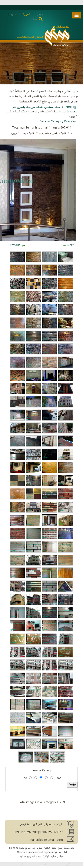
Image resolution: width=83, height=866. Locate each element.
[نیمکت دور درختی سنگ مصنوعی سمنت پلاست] (33, 723)
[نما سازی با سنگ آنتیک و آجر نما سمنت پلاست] (65, 683)
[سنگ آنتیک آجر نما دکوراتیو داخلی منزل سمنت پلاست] (65, 749)
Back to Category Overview (58, 121)
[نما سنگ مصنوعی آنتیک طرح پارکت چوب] (65, 565)
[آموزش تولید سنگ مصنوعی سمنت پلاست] (65, 328)
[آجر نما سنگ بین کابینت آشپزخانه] (65, 630)
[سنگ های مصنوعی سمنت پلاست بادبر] (33, 288)
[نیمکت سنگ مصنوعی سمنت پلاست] (65, 723)
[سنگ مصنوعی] (17, 341)
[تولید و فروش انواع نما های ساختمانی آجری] (33, 670)
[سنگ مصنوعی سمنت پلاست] (33, 262)
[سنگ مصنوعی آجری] (17, 565)
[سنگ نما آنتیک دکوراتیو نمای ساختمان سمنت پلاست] (17, 670)
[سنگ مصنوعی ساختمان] (65, 367)
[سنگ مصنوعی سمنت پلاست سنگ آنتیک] (17, 301)
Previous (14, 245)
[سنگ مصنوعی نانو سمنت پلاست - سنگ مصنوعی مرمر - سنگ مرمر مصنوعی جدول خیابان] (33, 709)
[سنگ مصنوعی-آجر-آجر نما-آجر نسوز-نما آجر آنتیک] (49, 670)
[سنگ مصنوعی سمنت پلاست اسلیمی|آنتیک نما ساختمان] (65, 591)
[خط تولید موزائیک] (49, 393)
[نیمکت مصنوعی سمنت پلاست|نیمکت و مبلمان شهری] (49, 736)
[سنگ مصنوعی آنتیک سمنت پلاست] (17, 262)
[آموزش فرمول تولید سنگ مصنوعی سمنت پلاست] (33, 552)
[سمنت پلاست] (49, 354)
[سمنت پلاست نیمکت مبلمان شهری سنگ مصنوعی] (17, 723)
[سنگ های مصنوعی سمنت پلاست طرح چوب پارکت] (65, 288)
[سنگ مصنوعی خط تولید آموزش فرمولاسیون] (65, 406)
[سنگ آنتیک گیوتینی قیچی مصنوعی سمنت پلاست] (49, 420)
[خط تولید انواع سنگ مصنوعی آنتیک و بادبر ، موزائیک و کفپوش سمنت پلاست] (49, 380)
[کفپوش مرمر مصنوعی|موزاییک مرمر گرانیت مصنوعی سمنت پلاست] (65, 657)
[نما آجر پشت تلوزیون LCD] (49, 565)
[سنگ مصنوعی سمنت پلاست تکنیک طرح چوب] (65, 472)
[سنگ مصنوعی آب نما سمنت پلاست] (65, 380)
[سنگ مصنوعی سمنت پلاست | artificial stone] (33, 749)
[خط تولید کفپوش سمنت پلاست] (49, 406)
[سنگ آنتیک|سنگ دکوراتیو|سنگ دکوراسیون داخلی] (49, 749)
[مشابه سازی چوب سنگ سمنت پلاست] (33, 341)
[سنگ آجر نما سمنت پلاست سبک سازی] (49, 591)
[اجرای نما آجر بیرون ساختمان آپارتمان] (65, 644)
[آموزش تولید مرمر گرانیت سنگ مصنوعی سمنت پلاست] (17, 644)
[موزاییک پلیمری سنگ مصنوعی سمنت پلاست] (41, 762)
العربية (26, 14)
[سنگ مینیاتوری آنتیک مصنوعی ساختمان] (33, 367)
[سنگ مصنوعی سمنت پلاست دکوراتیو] (49, 328)
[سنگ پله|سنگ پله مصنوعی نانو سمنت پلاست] (49, 499)
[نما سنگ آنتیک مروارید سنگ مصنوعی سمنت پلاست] (49, 446)
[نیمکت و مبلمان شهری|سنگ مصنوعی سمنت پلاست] (65, 736)
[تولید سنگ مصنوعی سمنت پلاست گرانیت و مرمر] (33, 459)
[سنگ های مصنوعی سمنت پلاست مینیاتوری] (17, 275)
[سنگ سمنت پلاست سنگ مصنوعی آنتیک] (49, 433)
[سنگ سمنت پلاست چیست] (17, 354)
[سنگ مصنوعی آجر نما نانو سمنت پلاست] (33, 591)
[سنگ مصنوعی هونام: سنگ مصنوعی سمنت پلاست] (17, 420)
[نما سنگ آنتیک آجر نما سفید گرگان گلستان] (33, 657)
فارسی (39, 14)
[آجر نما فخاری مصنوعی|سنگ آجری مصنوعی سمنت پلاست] (33, 485)
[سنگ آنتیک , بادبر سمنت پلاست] (65, 354)
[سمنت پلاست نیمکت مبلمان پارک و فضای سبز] (33, 736)
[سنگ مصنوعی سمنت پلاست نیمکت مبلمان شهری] (49, 723)
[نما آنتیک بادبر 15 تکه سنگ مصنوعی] (65, 525)
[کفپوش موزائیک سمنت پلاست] (65, 446)
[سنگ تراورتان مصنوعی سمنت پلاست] (17, 499)
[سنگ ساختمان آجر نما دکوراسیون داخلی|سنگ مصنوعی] (65, 485)
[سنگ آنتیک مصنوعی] (65, 341)
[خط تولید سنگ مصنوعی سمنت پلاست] (17, 314)
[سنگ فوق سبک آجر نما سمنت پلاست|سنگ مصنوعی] (49, 538)
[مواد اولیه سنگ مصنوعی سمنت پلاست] (25, 762)
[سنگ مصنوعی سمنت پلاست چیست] (49, 341)
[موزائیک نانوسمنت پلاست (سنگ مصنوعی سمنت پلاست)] (33, 446)
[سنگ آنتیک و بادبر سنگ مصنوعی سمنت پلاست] (33, 420)
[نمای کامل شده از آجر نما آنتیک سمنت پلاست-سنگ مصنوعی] (49, 657)
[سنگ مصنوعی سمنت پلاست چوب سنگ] (17, 578)
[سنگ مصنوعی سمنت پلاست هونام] (33, 275)
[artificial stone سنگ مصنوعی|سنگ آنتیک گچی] (65, 512)
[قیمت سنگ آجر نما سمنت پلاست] (49, 630)
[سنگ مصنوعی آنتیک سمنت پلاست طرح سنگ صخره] (49, 288)
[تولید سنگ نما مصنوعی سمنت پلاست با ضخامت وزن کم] (17, 459)
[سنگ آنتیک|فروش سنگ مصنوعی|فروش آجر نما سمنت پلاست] (49, 683)
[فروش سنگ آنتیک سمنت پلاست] (65, 433)
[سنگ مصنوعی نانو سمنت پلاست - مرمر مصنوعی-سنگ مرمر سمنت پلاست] (17, 709)
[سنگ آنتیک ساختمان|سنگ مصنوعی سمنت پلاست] (33, 472)
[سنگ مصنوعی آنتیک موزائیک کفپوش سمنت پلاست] (17, 380)
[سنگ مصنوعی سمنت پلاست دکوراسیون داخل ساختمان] (65, 314)
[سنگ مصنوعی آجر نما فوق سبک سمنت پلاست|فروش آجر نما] (49, 512)
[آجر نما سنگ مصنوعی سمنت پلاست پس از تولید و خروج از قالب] (65, 696)
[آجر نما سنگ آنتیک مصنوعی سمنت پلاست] (33, 525)
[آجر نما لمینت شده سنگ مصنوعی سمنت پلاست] (17, 538)
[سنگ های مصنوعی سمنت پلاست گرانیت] (17, 288)
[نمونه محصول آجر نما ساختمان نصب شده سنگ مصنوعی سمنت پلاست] (49, 604)
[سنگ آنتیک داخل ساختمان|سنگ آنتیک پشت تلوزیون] (49, 525)
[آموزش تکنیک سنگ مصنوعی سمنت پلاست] (65, 301)
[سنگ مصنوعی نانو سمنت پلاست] (65, 275)
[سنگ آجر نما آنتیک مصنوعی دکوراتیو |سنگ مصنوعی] (17, 472)
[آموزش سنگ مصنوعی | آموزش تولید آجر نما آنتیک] (65, 552)
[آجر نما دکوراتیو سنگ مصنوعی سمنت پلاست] (49, 578)
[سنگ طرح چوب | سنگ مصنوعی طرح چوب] (65, 578)
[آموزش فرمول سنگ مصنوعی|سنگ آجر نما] (17, 552)
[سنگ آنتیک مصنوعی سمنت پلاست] (17, 749)
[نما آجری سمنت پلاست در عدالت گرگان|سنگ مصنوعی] (33, 617)
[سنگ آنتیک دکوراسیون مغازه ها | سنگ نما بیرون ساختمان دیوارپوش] (65, 709)
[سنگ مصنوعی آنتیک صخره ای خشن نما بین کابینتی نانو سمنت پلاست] (49, 709)
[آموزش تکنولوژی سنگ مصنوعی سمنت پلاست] (49, 314)
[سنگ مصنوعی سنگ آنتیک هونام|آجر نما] (49, 552)
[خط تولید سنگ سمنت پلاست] (65, 393)
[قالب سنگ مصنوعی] (49, 262)
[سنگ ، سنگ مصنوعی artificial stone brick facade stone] (33, 696)
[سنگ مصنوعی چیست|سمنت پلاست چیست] (33, 538)
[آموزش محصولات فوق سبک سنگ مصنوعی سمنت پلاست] (33, 354)
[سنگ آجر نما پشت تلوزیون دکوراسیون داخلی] (33, 630)
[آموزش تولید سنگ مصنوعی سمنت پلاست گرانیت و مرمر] (49, 459)
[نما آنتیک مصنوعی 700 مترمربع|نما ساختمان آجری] (33, 604)
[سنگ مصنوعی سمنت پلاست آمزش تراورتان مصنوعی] (49, 472)
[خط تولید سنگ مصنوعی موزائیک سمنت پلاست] (33, 380)
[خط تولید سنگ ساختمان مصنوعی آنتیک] (17, 393)
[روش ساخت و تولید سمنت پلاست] (17, 328)
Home (68, 107)
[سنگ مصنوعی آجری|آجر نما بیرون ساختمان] (65, 499)
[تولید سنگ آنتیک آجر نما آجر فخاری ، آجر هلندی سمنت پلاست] (17, 604)
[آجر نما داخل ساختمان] (65, 538)
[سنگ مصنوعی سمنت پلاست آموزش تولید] (49, 301)
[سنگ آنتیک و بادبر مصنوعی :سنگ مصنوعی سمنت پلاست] (33, 406)
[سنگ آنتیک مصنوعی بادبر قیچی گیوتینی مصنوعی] (49, 485)
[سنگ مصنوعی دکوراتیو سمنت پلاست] (57, 762)
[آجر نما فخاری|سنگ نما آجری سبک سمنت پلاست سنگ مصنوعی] (33, 499)
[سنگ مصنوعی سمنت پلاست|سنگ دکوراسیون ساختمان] (17, 433)
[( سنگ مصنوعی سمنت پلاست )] (65, 459)
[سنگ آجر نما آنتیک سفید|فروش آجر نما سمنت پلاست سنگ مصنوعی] (65, 670)
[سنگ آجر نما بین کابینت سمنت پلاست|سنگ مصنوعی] (65, 617)
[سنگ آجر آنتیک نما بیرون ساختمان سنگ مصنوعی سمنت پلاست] (17, 657)
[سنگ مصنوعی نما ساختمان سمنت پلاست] (49, 275)
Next (70, 245)
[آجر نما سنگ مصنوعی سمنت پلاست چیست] (17, 525)
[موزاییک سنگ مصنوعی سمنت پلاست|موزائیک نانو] (17, 485)
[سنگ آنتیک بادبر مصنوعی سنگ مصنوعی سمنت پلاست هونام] (65, 420)
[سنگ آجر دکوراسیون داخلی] (17, 617)
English (12, 14)
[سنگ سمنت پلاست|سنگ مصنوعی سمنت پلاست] (17, 446)
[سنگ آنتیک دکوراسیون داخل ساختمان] (33, 393)
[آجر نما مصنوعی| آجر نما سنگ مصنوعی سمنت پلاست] (17, 512)
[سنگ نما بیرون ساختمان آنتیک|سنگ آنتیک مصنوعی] (33, 512)
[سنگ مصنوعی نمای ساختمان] (49, 367)
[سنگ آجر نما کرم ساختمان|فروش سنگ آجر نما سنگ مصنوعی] (49, 696)
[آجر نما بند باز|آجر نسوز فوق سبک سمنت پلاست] (49, 644)
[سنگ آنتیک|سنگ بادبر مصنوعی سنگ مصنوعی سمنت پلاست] (33, 433)
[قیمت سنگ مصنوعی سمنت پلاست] (17, 367)
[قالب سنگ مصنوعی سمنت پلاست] (65, 262)
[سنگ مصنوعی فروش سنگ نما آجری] (17, 630)
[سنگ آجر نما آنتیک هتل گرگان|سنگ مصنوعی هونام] (17, 591)
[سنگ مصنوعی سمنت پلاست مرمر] (33, 301)
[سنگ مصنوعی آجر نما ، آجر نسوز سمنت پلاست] (33, 683)
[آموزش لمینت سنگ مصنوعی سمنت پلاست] (33, 314)
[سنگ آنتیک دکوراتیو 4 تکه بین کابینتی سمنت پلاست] (17, 696)
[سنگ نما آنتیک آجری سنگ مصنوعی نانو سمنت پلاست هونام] (17, 683)
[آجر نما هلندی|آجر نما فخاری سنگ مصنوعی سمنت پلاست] (33, 578)
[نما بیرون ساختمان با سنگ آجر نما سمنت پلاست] (33, 565)
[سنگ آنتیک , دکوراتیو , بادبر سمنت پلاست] (33, 328)
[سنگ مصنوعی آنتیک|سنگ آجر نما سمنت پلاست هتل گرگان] (65, 604)
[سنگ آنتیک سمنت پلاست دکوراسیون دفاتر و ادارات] (17, 736)
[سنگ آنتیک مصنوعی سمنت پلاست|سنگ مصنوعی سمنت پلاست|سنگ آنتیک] (17, 406)
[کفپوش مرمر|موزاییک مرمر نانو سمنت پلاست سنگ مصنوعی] (33, 644)
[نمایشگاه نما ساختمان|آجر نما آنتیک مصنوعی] (49, 617)
